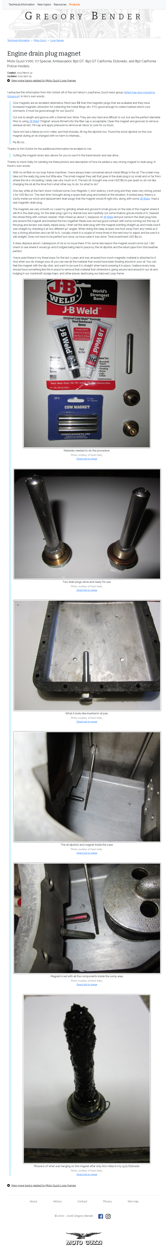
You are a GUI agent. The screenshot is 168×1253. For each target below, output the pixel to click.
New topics (44, 4)
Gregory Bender (84, 15)
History (57, 1201)
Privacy (107, 1201)
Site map (133, 1201)
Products (74, 4)
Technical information (22, 4)
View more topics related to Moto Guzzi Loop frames (43, 80)
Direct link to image (87, 459)
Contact (82, 1201)
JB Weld (34, 121)
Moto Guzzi (40, 40)
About (33, 1201)
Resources (60, 4)
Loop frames (57, 40)
